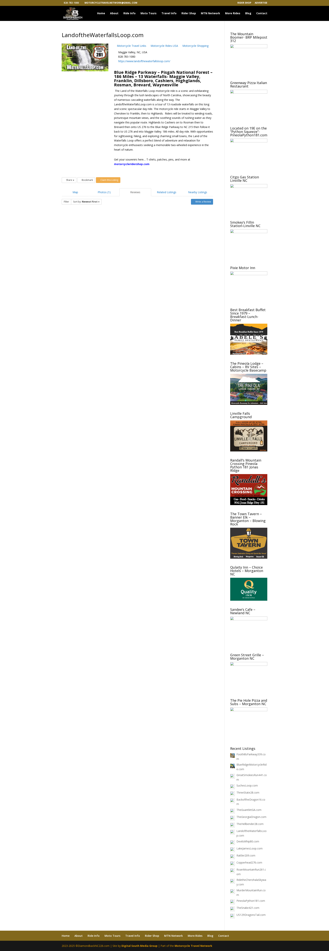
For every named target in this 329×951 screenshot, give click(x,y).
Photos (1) (104, 192)
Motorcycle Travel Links (131, 46)
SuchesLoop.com (247, 785)
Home (101, 13)
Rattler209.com (245, 855)
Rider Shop (244, 3)
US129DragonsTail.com (251, 915)
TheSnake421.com (247, 908)
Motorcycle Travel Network (193, 946)
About (114, 13)
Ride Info (129, 13)
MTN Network (210, 13)
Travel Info (168, 13)
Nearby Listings (197, 192)
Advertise (261, 3)
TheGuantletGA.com (248, 810)
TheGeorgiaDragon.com (251, 817)
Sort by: (85, 201)
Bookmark (87, 180)
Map (75, 192)
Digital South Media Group (139, 946)
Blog (248, 13)
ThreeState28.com (247, 792)
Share (69, 180)
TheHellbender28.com (250, 824)
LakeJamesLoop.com (249, 848)
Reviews (135, 192)
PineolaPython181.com (250, 901)
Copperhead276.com (249, 862)
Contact (261, 13)
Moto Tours (149, 13)
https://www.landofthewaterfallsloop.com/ (144, 61)
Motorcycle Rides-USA (164, 46)
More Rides (232, 13)
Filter (66, 201)
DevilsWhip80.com (247, 841)
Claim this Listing (109, 180)
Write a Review (203, 201)
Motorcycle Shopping (195, 46)
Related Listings (166, 192)
